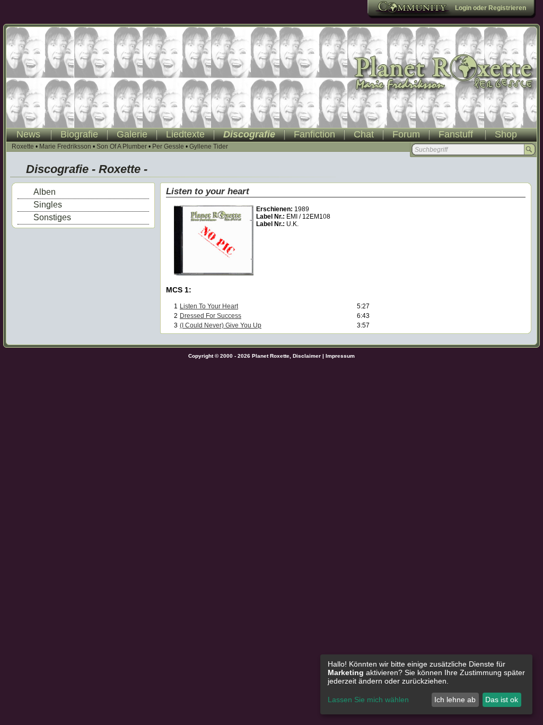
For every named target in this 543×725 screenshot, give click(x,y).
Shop (506, 134)
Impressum (340, 356)
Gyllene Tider (208, 146)
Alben (44, 191)
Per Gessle (168, 146)
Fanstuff (456, 134)
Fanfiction (314, 134)
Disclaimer (307, 356)
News (28, 134)
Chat (364, 134)
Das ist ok (501, 699)
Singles (47, 204)
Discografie (249, 134)
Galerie (132, 134)
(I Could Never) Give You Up (220, 325)
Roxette (23, 146)
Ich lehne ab (455, 699)
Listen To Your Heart (209, 306)
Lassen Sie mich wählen (368, 699)
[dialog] (426, 684)
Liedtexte (185, 134)
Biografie (79, 134)
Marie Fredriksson (65, 146)
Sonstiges (52, 217)
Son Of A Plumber (122, 146)
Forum (406, 134)
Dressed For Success (210, 316)
